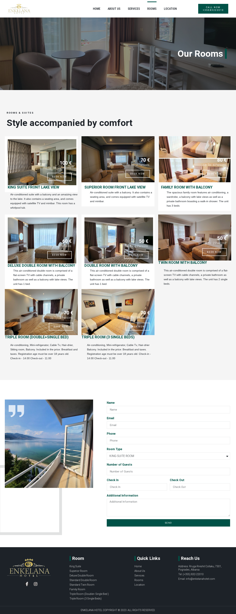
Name (111, 402)
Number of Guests (119, 464)
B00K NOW (59, 176)
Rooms (152, 8)
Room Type (114, 449)
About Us (114, 8)
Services (134, 8)
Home (96, 8)
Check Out (177, 480)
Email (110, 418)
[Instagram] (36, 584)
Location (170, 8)
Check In (113, 480)
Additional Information (122, 495)
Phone (111, 433)
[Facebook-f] (27, 584)
